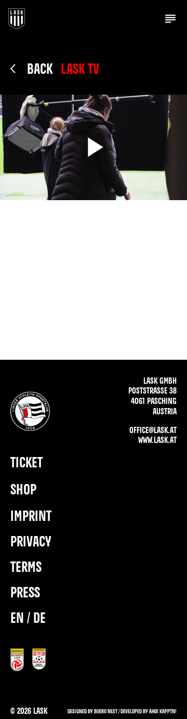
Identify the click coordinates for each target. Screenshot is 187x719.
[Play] (93, 147)
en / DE (28, 618)
